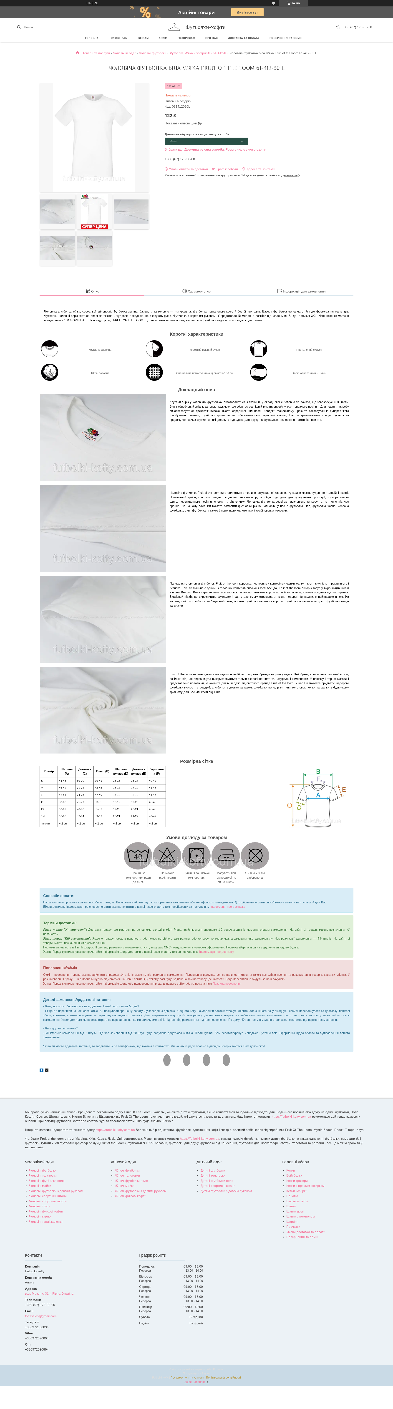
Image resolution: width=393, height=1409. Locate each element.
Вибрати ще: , (215, 149)
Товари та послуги (96, 53)
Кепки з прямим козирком (305, 1185)
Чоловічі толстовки (43, 1175)
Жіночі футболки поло (131, 1180)
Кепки (290, 1170)
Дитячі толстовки (213, 1175)
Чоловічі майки (40, 1185)
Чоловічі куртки (40, 1216)
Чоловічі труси (39, 1206)
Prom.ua (218, 1369)
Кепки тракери (297, 1180)
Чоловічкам (118, 38)
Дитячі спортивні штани (218, 1185)
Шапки (291, 1206)
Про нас (211, 38)
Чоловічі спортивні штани (48, 1196)
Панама (292, 1196)
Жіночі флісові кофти (130, 1196)
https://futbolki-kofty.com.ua (291, 1116)
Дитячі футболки (213, 1170)
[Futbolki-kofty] (174, 27)
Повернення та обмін (286, 38)
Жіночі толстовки (127, 1175)
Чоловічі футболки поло (47, 1180)
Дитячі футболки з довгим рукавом (226, 1191)
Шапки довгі (295, 1211)
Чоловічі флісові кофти (46, 1211)
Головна (92, 38)
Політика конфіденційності (223, 1377)
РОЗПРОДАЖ (186, 38)
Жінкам (143, 38)
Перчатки (293, 1226)
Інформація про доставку (227, 906)
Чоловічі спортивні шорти (48, 1201)
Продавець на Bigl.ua (196, 1373)
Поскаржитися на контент (187, 1377)
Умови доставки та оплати (305, 1232)
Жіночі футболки (127, 1170)
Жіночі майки (124, 1185)
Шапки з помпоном (300, 1216)
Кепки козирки (296, 1191)
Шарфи (291, 1221)
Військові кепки (297, 1201)
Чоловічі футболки (152, 53)
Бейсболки (294, 1175)
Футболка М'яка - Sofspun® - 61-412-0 (197, 53)
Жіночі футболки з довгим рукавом (140, 1191)
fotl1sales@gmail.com (41, 1316)
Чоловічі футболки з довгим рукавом (56, 1191)
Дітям (163, 38)
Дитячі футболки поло (217, 1180)
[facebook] (41, 1071)
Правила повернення (227, 983)
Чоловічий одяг (124, 53)
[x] (46, 1071)
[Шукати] (19, 27)
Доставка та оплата (243, 38)
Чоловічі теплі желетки (46, 1221)
